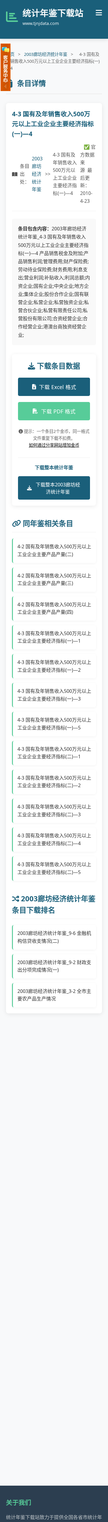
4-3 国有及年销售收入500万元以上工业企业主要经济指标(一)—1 (54, 637)
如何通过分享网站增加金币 (54, 445)
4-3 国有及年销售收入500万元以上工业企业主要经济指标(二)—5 (54, 868)
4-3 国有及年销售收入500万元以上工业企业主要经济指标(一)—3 (54, 695)
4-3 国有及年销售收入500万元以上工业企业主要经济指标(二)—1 (54, 753)
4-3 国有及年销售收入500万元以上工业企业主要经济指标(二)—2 (54, 782)
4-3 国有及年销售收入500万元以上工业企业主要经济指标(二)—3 (54, 810)
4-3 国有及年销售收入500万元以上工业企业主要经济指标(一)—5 (54, 724)
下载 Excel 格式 (57, 387)
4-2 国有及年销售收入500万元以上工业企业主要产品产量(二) (54, 550)
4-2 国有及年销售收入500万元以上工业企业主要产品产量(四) (54, 608)
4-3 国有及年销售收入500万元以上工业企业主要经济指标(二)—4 (54, 839)
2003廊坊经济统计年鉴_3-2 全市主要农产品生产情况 (54, 995)
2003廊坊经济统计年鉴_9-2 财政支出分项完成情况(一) (54, 966)
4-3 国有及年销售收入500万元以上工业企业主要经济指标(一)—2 (54, 666)
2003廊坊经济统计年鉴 (45, 54)
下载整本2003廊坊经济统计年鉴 (58, 488)
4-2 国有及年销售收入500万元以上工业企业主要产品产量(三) (54, 579)
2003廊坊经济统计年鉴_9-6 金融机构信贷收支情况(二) (54, 937)
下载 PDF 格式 (58, 411)
